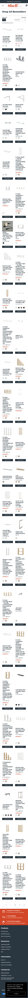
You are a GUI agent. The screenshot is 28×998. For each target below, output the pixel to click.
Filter (4, 19)
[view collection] (7, 29)
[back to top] (25, 976)
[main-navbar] (3, 5)
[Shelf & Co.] (15, 5)
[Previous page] (6, 905)
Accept (16, 993)
